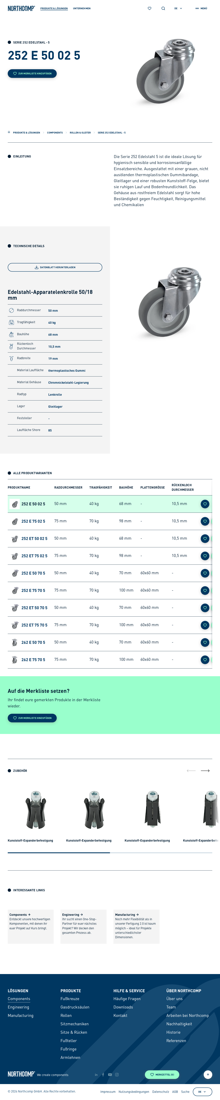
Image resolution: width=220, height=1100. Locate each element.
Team (171, 1007)
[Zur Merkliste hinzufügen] (205, 504)
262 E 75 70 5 (33, 659)
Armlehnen (70, 1058)
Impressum (108, 1092)
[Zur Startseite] (21, 8)
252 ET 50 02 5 (34, 538)
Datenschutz (160, 1092)
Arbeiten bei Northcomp (187, 1016)
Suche (185, 1092)
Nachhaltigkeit (179, 1024)
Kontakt (120, 1016)
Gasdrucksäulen (74, 1007)
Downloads (123, 1007)
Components (55, 132)
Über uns (174, 999)
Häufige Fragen (127, 999)
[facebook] (103, 1074)
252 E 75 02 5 (33, 521)
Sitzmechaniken (74, 1024)
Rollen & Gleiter (80, 132)
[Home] (9, 132)
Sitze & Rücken (73, 1033)
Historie (173, 1033)
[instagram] (116, 1074)
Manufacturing (21, 1016)
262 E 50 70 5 (33, 642)
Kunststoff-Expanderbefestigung (30, 840)
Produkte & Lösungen (26, 132)
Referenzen (176, 1041)
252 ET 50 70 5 (34, 607)
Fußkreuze (69, 999)
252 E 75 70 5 (33, 590)
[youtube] (110, 1074)
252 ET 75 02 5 (34, 555)
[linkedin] (96, 1074)
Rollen (66, 1016)
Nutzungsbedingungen (134, 1092)
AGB (175, 1092)
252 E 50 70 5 (33, 573)
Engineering (18, 1007)
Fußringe (68, 1049)
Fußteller (68, 1041)
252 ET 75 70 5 (34, 625)
